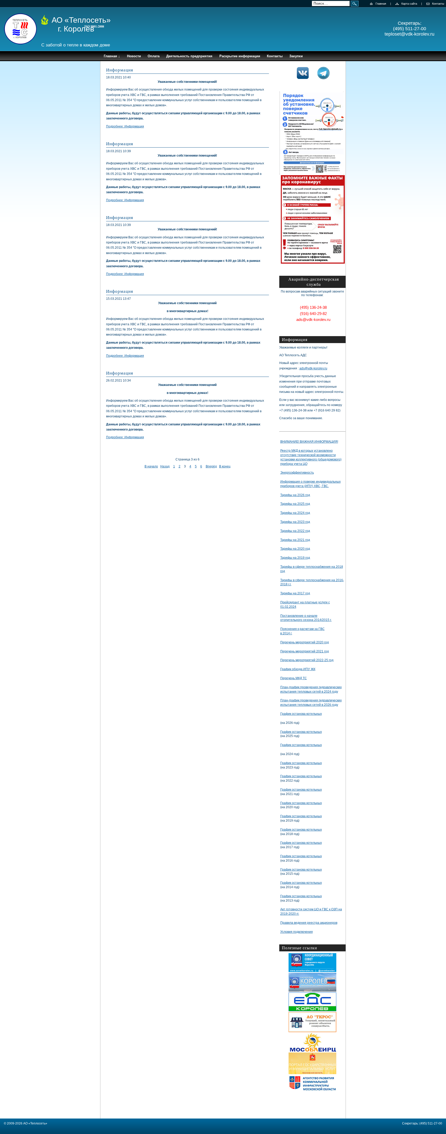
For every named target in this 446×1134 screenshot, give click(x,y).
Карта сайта (409, 3)
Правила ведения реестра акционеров (308, 923)
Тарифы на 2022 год (295, 531)
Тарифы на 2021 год (295, 540)
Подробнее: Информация (125, 126)
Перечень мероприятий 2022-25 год (306, 660)
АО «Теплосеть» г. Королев (81, 24)
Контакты (438, 3)
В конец (224, 466)
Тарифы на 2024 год (295, 513)
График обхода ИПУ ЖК (297, 669)
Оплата (154, 56)
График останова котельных (301, 714)
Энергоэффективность (297, 472)
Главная (381, 3)
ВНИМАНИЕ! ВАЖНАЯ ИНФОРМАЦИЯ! (309, 441)
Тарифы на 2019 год (295, 558)
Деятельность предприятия (189, 56)
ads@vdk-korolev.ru (313, 368)
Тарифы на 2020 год (295, 548)
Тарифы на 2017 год (295, 593)
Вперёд (211, 466)
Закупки (296, 56)
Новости (134, 56)
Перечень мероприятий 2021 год (304, 651)
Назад (165, 466)
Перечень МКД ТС (293, 678)
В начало (151, 466)
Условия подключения (296, 932)
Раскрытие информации (239, 56)
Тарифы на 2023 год (295, 522)
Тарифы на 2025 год (295, 504)
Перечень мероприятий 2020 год (304, 642)
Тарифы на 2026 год (295, 495)
